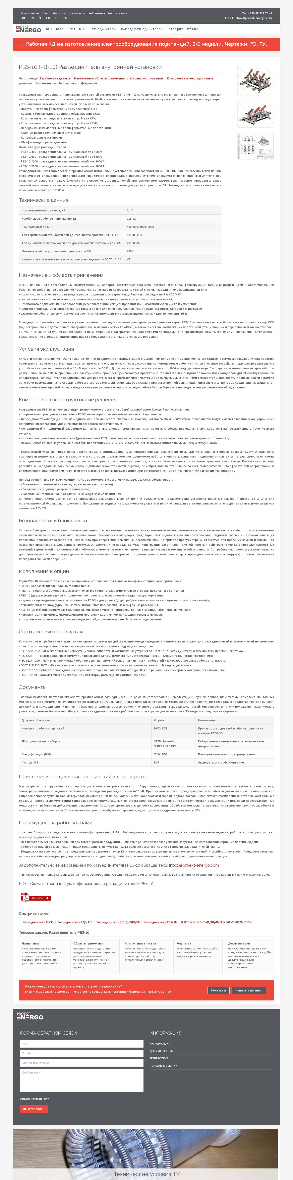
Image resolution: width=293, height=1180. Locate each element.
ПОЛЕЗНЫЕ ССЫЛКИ (163, 1066)
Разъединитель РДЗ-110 (75, 922)
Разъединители (102, 29)
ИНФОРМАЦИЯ (159, 1043)
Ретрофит (174, 29)
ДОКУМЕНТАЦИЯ (161, 1051)
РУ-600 (192, 29)
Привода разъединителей (141, 29)
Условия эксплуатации (146, 78)
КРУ (49, 29)
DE (24, 18)
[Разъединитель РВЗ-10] (255, 81)
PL (39, 18)
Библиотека (96, 13)
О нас (46, 13)
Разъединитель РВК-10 (160, 922)
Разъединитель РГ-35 (38, 922)
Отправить (35, 1109)
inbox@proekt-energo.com (253, 18)
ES (32, 18)
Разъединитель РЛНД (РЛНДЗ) (118, 922)
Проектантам (30, 13)
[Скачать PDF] (36, 897)
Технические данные (54, 78)
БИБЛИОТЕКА (158, 1058)
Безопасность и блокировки (56, 83)
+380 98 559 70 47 (260, 13)
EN (65, 18)
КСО (59, 29)
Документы (89, 83)
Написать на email (248, 990)
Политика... (60, 13)
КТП (82, 29)
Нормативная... (118, 13)
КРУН (71, 29)
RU (57, 18)
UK (48, 18)
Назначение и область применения (99, 78)
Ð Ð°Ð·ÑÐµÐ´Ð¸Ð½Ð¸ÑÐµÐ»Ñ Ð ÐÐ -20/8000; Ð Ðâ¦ (217, 922)
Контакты (78, 13)
